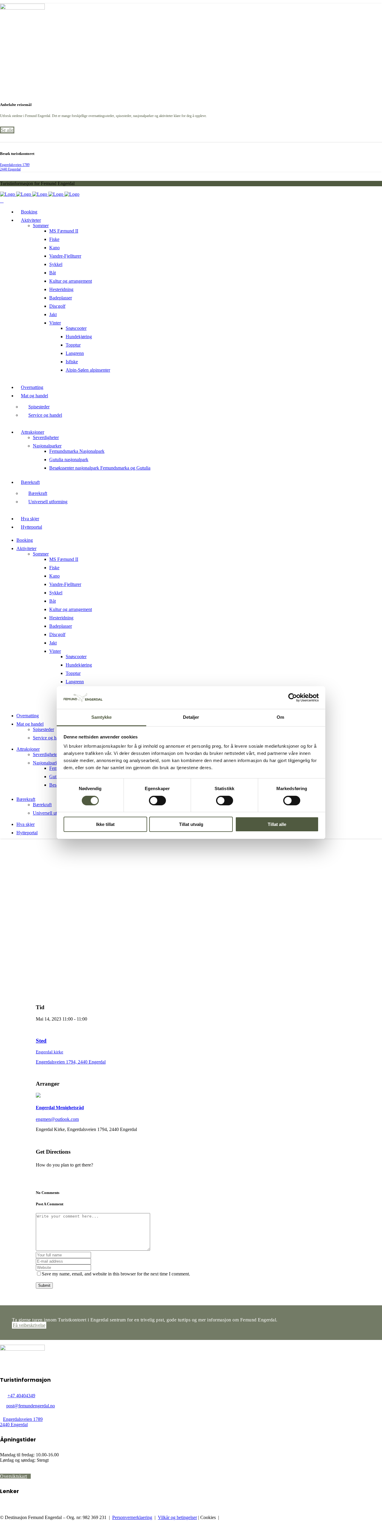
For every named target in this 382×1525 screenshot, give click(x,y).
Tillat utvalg (191, 824)
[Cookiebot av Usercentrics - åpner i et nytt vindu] (293, 697)
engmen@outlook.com (57, 1119)
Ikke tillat (105, 824)
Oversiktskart (13, 1476)
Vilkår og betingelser (177, 1517)
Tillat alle (277, 824)
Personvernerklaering (132, 1517)
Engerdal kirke (49, 1052)
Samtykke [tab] (101, 717)
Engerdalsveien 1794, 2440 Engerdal (71, 1061)
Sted (41, 1041)
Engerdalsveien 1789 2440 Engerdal (15, 167)
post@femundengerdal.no (30, 1405)
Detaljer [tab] (191, 717)
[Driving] (39, 1175)
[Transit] (43, 1175)
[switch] (157, 800)
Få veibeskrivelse (29, 1325)
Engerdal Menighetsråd (60, 1107)
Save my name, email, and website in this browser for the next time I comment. (116, 1273)
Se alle (7, 130)
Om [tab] (280, 717)
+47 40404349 (21, 1395)
